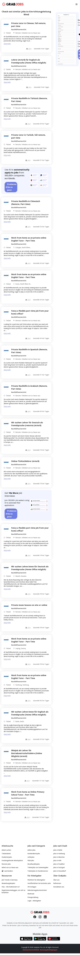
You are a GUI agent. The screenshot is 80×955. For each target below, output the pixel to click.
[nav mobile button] (77, 4)
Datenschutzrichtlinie (31, 950)
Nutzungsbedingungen (48, 950)
